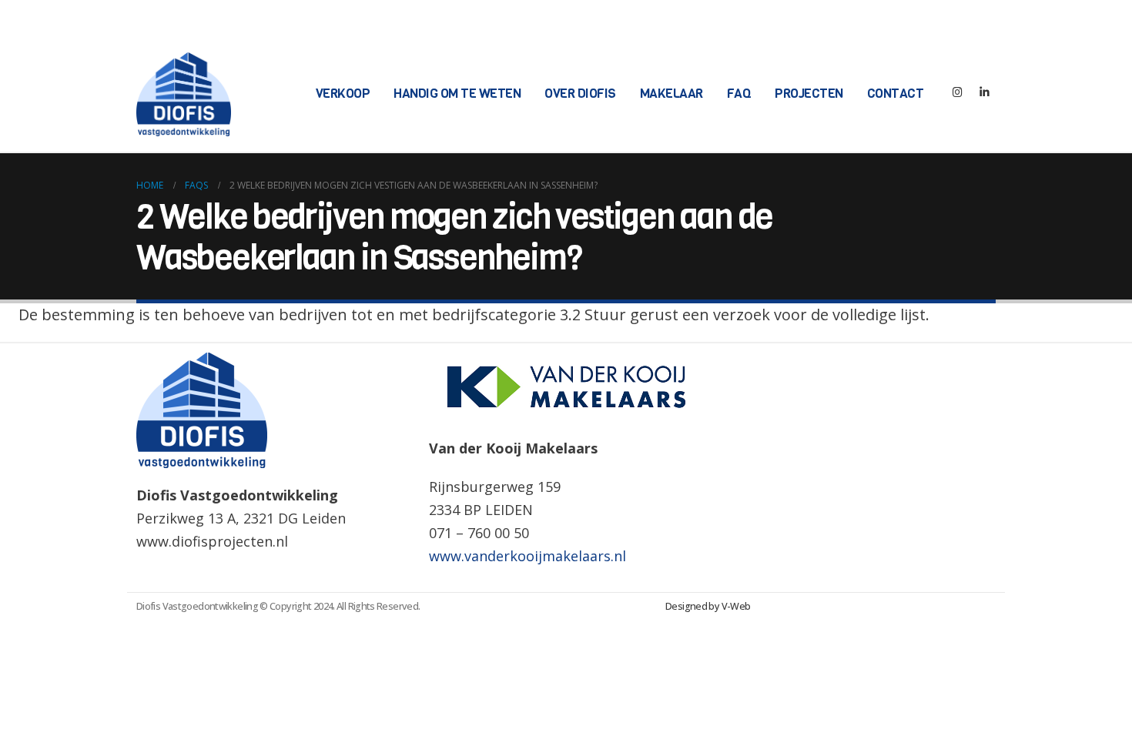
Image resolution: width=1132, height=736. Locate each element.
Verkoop (343, 93)
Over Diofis (580, 93)
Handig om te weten (457, 93)
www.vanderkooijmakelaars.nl (527, 556)
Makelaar (671, 93)
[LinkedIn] (984, 94)
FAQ (739, 93)
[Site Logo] (183, 94)
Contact (895, 93)
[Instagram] (957, 94)
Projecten (809, 93)
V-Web (736, 606)
